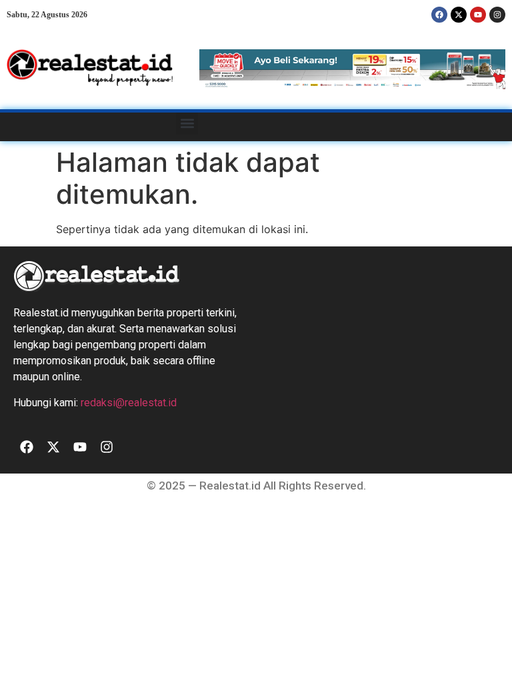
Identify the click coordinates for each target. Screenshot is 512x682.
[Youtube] (478, 15)
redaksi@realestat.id (129, 402)
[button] (187, 124)
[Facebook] (439, 15)
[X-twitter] (459, 15)
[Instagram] (497, 15)
